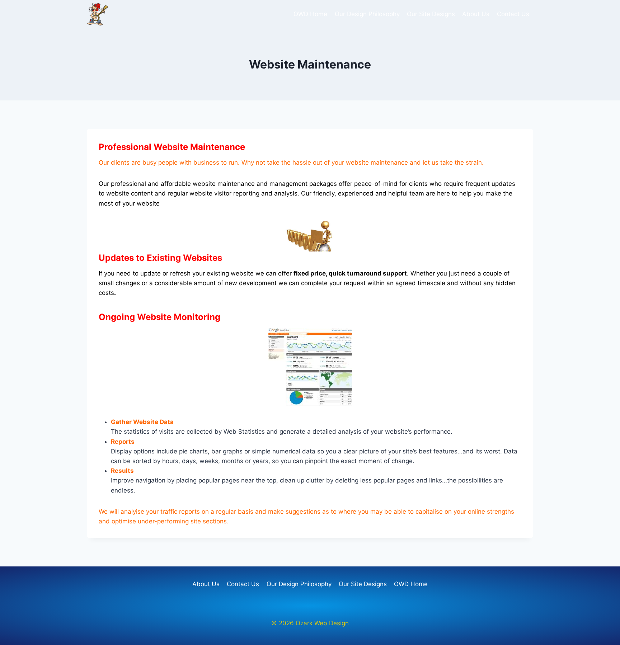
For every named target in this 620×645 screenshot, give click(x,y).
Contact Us (513, 14)
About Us (475, 14)
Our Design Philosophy (367, 14)
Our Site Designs (431, 14)
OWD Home (310, 14)
